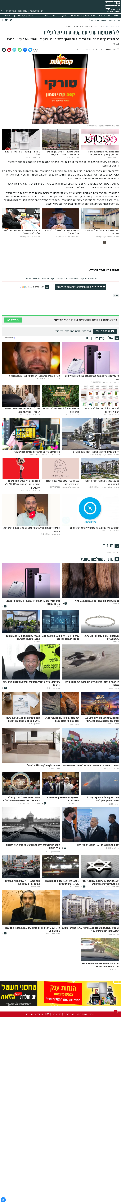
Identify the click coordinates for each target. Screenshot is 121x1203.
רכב (38, 15)
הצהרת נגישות (37, 1014)
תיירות (30, 15)
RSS (47, 1014)
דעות (46, 15)
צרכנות (112, 20)
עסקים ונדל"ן (19, 15)
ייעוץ (97, 20)
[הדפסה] (14, 50)
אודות (92, 1014)
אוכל (91, 20)
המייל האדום (11, 11)
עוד (27, 1014)
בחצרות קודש (104, 15)
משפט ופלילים (76, 15)
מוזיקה (63, 15)
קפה (116, 295)
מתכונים (7, 15)
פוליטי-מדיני (90, 15)
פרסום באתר (82, 1014)
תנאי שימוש (56, 1014)
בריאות (54, 15)
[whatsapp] (20, 50)
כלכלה (104, 20)
